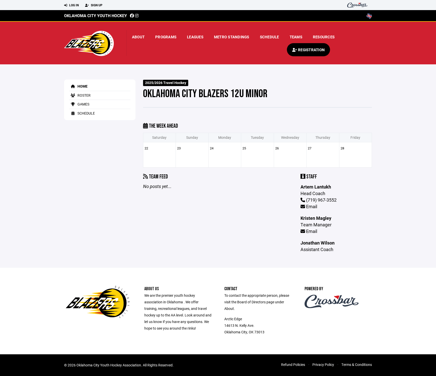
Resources (324, 36)
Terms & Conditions (356, 364)
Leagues (195, 36)
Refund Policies (293, 364)
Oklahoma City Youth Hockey (95, 15)
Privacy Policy (323, 364)
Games (83, 104)
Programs (165, 36)
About (138, 36)
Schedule (269, 36)
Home (82, 86)
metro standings (231, 36)
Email (311, 206)
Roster (84, 95)
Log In (73, 5)
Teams (296, 36)
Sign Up (96, 5)
